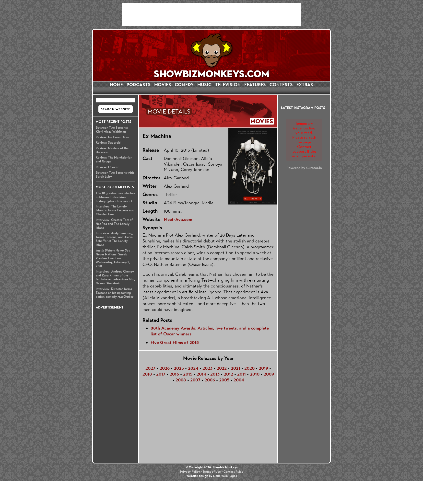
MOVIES (162, 84)
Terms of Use (212, 472)
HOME (116, 84)
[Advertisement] (211, 14)
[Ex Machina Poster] (252, 166)
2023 (207, 368)
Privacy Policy (190, 472)
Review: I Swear (107, 167)
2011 (241, 374)
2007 (195, 380)
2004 (239, 380)
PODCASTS (139, 84)
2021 (235, 368)
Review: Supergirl (108, 143)
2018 (147, 374)
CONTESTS (281, 84)
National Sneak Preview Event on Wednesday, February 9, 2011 (113, 258)
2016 (174, 374)
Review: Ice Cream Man (112, 137)
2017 (160, 374)
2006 (210, 380)
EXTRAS (304, 84)
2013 (215, 374)
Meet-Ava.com (178, 219)
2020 (249, 368)
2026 (165, 368)
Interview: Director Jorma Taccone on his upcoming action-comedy (114, 293)
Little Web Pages (225, 476)
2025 (179, 368)
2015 (187, 374)
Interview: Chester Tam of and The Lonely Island (114, 224)
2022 (222, 368)
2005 (224, 380)
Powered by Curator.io (304, 168)
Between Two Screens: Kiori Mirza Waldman (112, 130)
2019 (263, 368)
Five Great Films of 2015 (175, 342)
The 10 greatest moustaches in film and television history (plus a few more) (115, 197)
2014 (201, 374)
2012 (228, 374)
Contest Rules (233, 472)
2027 (150, 368)
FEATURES (255, 84)
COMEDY (184, 84)
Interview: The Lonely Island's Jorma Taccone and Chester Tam (115, 210)
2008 (181, 380)
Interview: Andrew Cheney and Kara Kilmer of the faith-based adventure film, (115, 277)
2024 (193, 368)
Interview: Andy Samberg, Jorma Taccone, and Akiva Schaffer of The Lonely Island (114, 239)
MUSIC (204, 84)
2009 (269, 374)
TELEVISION (228, 84)
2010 (254, 374)
